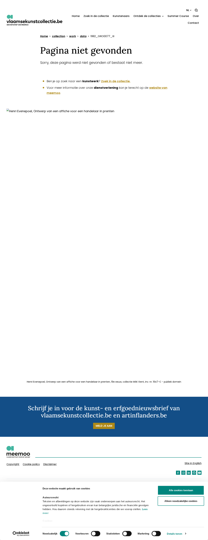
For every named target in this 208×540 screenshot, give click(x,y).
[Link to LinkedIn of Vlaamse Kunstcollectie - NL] (189, 473)
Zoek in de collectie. (115, 81)
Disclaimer (50, 464)
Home (76, 16)
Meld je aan (104, 426)
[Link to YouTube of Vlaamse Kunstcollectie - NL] (199, 473)
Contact (193, 23)
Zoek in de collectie (96, 16)
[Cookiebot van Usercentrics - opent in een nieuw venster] (21, 533)
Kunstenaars (121, 16)
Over (196, 16)
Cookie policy (31, 464)
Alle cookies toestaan (181, 490)
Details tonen (174, 533)
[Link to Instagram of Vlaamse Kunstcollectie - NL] (183, 473)
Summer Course (178, 16)
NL (187, 10)
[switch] (95, 533)
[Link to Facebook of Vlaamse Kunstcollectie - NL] (178, 473)
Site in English (193, 463)
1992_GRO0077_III (102, 36)
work (72, 36)
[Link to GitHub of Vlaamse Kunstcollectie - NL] (194, 473)
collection (58, 36)
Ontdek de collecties (147, 16)
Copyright (12, 464)
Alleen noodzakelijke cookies (180, 500)
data (83, 36)
